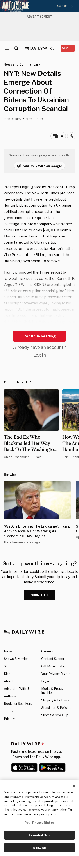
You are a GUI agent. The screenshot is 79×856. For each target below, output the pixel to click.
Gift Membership (53, 666)
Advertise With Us (17, 688)
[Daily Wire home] (39, 48)
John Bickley (12, 119)
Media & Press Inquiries (52, 690)
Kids (7, 674)
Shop (7, 666)
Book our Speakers (18, 703)
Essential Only (39, 835)
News (8, 651)
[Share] (71, 136)
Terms (8, 711)
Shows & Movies (16, 659)
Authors (10, 696)
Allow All (39, 847)
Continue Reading (39, 336)
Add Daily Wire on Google (42, 166)
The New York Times (41, 193)
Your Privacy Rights (55, 674)
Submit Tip (40, 595)
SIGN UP (67, 48)
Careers (47, 651)
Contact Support (53, 659)
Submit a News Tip (54, 715)
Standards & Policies (56, 707)
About (8, 681)
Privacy (9, 718)
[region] (39, 818)
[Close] (74, 786)
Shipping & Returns (55, 700)
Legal (45, 681)
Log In (39, 355)
